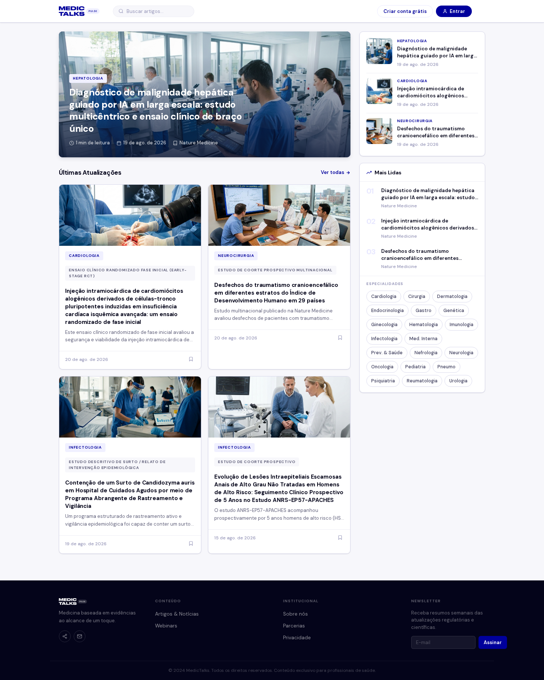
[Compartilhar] (65, 636)
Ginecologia (384, 325)
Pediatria (415, 367)
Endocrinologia (387, 311)
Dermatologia (452, 296)
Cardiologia (383, 296)
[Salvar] (191, 359)
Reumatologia (422, 381)
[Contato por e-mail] (79, 636)
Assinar (493, 642)
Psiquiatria (383, 381)
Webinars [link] (166, 626)
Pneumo (446, 367)
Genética (453, 311)
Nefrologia (425, 353)
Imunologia (461, 325)
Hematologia (423, 325)
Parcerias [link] (294, 626)
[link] (79, 11)
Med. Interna (423, 339)
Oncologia (382, 367)
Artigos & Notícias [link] (177, 614)
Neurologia (461, 353)
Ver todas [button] (332, 172)
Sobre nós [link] (295, 614)
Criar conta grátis (405, 11)
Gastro (423, 311)
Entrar (457, 11)
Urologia (458, 381)
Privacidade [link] (297, 637)
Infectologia (384, 339)
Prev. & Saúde (387, 353)
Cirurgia (416, 296)
